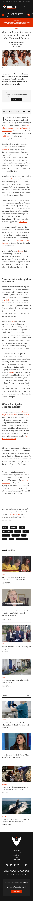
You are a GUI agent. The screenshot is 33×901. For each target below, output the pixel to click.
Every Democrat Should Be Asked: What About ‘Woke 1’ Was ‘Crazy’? (15, 756)
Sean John (23, 222)
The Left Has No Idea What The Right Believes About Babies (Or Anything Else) (15, 724)
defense (11, 372)
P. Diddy (5, 535)
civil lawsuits (6, 136)
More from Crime (8, 550)
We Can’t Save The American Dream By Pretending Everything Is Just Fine (15, 788)
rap (24, 535)
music (25, 531)
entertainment (7, 531)
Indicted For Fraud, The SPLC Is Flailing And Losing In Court (16, 648)
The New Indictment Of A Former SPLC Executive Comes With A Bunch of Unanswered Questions (15, 613)
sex (12, 539)
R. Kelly (6, 300)
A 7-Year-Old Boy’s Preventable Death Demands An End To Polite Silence (14, 578)
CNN (13, 321)
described (10, 179)
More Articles (16, 99)
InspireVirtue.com (14, 515)
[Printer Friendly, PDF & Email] (28, 111)
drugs (22, 527)
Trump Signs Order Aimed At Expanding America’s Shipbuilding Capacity (15, 820)
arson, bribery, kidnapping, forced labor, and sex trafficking (16, 128)
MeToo (17, 531)
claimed (20, 251)
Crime (4, 527)
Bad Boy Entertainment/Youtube (12, 67)
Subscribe (16, 891)
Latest (4, 696)
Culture (13, 527)
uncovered (5, 149)
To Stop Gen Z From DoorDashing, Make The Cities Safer (15, 681)
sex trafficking (22, 539)
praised (26, 415)
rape (4, 539)
